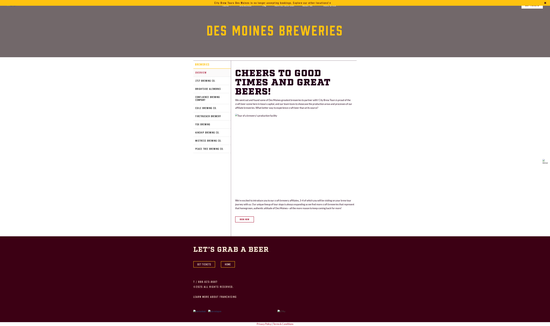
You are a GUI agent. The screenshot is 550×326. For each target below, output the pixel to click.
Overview (201, 72)
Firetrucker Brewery (208, 116)
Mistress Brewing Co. (208, 140)
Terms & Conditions (283, 324)
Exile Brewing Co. (206, 108)
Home (228, 264)
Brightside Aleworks (208, 88)
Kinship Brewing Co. (207, 132)
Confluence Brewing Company (207, 98)
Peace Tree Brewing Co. (209, 148)
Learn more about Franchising (215, 296)
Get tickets (204, 264)
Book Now (244, 219)
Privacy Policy (264, 324)
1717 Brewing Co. (205, 80)
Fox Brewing (202, 124)
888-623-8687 (208, 281)
